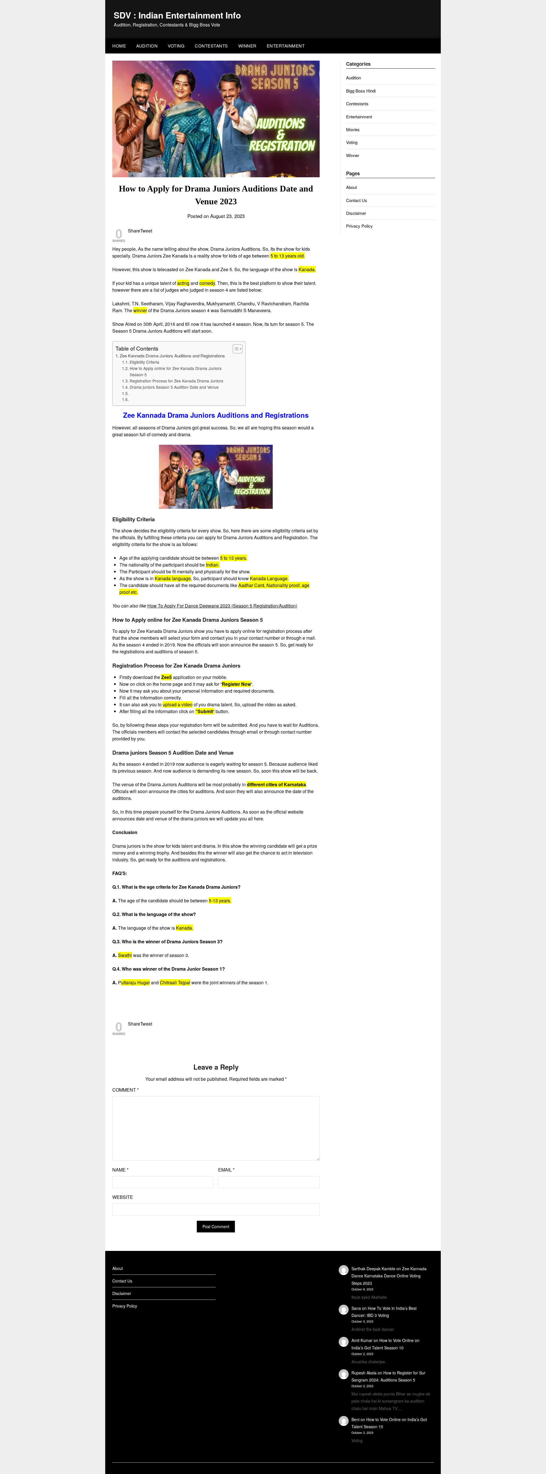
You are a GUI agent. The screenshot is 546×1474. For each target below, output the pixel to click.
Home (119, 46)
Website (122, 1197)
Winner (247, 46)
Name (120, 1169)
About (351, 187)
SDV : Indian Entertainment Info (177, 15)
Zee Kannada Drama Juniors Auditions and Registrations (172, 356)
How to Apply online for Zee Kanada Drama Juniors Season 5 (176, 371)
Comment (125, 1089)
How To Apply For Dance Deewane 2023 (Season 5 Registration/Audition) (222, 605)
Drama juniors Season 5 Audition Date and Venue (174, 387)
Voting (176, 46)
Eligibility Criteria (144, 362)
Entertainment (286, 46)
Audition (147, 46)
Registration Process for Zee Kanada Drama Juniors (176, 381)
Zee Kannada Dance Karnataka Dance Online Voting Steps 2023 (389, 1276)
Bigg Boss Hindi (361, 91)
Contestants (211, 46)
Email (226, 1169)
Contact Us (356, 200)
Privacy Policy (359, 226)
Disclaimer (356, 213)
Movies (353, 129)
